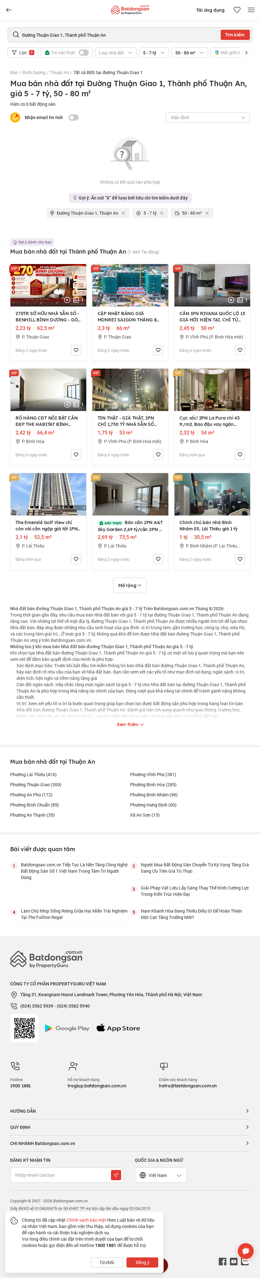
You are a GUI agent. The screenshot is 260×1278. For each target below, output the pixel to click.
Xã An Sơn (145, 815)
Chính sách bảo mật (86, 1220)
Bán (14, 72)
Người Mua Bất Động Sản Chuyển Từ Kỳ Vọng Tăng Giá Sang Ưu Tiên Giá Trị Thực (195, 868)
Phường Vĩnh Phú (153, 774)
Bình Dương (34, 72)
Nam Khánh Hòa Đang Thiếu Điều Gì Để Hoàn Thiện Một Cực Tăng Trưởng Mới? (191, 914)
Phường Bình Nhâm (154, 795)
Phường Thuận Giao (36, 784)
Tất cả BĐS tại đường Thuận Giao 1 (108, 72)
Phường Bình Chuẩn (34, 805)
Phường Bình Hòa (153, 784)
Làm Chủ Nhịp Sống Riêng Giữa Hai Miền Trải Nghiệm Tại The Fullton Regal (74, 914)
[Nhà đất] (130, 8)
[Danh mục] (9, 10)
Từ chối (107, 1262)
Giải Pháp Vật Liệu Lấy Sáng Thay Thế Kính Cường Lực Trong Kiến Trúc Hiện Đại (195, 891)
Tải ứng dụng (210, 10)
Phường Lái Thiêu (33, 774)
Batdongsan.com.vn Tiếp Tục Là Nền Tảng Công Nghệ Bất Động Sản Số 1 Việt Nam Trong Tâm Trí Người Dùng (74, 871)
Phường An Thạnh (32, 815)
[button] (246, 52)
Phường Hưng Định (153, 805)
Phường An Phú (31, 795)
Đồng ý (142, 1262)
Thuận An (59, 72)
